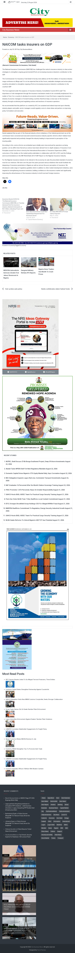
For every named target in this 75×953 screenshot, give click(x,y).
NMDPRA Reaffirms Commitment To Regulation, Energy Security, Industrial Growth (35, 508)
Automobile (53, 801)
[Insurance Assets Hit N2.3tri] (14, 206)
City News (56, 814)
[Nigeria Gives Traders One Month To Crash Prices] (46, 261)
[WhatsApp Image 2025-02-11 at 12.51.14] (37, 123)
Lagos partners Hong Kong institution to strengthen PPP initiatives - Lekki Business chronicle (18, 806)
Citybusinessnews (64, 811)
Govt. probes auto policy (13, 289)
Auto (57, 798)
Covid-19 (64, 814)
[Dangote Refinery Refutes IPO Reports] (29, 262)
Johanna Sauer (10, 821)
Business (44, 808)
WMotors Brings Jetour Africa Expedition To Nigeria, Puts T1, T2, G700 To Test (17, 931)
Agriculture (51, 798)
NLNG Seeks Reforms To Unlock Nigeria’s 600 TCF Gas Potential (29, 520)
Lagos (43, 824)
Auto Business (66, 798)
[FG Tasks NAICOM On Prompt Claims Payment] (61, 204)
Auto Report (45, 804)
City (43, 811)
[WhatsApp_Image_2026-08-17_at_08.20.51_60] (30, 337)
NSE (66, 828)
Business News (53, 808)
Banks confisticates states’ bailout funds (55, 289)
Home (5, 37)
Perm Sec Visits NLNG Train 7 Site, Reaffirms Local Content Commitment (32, 499)
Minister (44, 828)
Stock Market (45, 838)
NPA (62, 828)
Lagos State (51, 824)
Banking (60, 804)
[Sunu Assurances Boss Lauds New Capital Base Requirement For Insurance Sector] (37, 204)
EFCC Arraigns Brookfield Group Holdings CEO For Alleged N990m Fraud (32, 504)
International (66, 821)
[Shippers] (17, 649)
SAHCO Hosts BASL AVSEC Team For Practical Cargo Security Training (31, 494)
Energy (66, 818)
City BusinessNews (26, 49)
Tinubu (53, 838)
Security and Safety (47, 834)
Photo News (45, 831)
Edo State (59, 818)
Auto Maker (45, 801)
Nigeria (56, 828)
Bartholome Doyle (10, 813)
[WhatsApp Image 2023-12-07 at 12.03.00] (37, 574)
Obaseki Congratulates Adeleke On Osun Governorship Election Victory (19, 860)
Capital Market (64, 808)
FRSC (49, 821)
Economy (11, 37)
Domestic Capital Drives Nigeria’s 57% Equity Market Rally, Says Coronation (33, 473)
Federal (44, 821)
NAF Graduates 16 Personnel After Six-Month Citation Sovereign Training (32, 485)
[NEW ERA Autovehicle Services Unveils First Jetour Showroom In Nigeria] (11, 262)
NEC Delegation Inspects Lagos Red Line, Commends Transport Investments (33, 478)
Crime (5, 901)
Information (57, 821)
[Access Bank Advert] (37, 58)
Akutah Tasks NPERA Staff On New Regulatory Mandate (25, 469)
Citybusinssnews (46, 814)
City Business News (10, 30)
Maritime (59, 824)
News (50, 828)
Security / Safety (8, 877)
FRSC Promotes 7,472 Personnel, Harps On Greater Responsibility (29, 490)
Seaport (59, 831)
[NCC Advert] (37, 234)
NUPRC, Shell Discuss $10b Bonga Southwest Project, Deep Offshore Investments (35, 461)
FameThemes (41, 950)
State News (58, 834)
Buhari (66, 804)
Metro (65, 824)
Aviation (53, 804)
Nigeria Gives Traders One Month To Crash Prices (46, 271)
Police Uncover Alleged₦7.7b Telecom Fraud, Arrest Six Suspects (17, 815)
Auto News (63, 801)
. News (43, 798)
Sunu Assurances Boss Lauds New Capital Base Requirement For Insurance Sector (36, 213)
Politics (53, 831)
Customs (44, 818)
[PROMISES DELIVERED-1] (37, 413)
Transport (60, 838)
